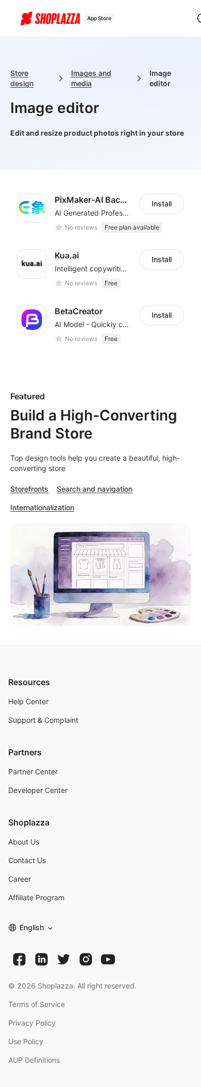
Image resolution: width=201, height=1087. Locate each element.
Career (19, 878)
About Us (23, 841)
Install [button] (162, 203)
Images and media (91, 78)
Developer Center (38, 790)
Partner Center (33, 771)
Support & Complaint (43, 720)
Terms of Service (36, 1004)
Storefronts (29, 488)
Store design (22, 78)
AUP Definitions (34, 1060)
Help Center (28, 701)
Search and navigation (94, 488)
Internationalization (42, 507)
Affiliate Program (36, 897)
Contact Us (27, 860)
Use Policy (25, 1041)
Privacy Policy (32, 1022)
